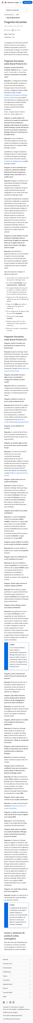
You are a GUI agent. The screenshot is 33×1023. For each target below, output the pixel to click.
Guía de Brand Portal (13, 18)
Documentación (9, 15)
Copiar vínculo (17, 30)
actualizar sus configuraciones (13, 161)
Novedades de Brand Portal (20, 422)
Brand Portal (11, 34)
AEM (17, 15)
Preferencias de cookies (10, 1012)
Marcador (8, 30)
